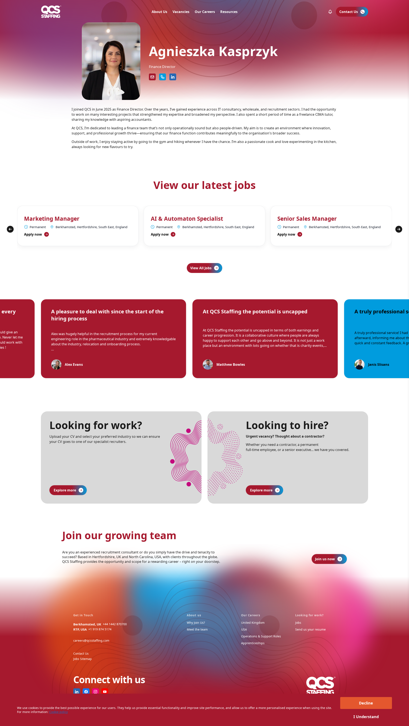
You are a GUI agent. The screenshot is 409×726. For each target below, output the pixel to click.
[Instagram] (95, 691)
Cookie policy (58, 712)
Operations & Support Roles (261, 636)
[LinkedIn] (172, 76)
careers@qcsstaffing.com (91, 640)
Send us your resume (310, 629)
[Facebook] (86, 691)
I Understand (366, 716)
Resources (229, 11)
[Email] (152, 76)
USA (244, 629)
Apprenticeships (253, 643)
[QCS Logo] (51, 11)
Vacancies (181, 11)
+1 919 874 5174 (99, 629)
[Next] (398, 229)
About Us (159, 11)
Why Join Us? (196, 623)
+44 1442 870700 (115, 624)
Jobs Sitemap (82, 659)
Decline (366, 703)
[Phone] (162, 76)
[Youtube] (104, 691)
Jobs (298, 623)
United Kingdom (253, 623)
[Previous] (10, 229)
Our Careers (205, 11)
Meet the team (197, 629)
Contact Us (81, 653)
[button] (330, 11)
